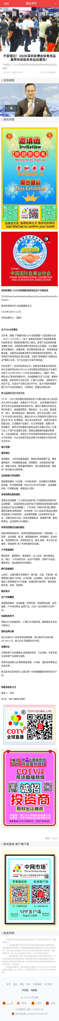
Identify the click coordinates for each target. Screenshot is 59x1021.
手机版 (25, 990)
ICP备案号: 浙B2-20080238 (29, 1009)
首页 (9, 984)
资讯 (28, 984)
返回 (7, 3)
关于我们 (48, 984)
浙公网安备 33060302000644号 (31, 1013)
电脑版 (34, 990)
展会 (15, 984)
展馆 (22, 984)
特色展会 (37, 984)
